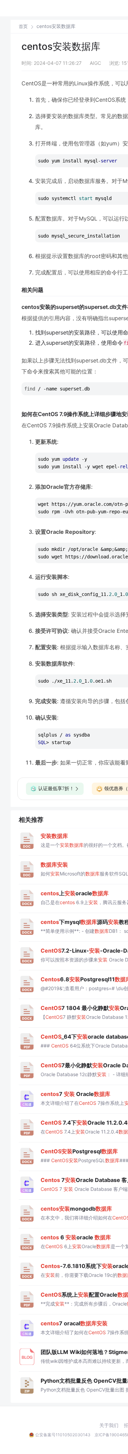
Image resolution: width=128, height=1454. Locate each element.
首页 (23, 26)
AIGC (95, 63)
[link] (23, 26)
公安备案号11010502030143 (62, 1434)
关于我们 (108, 1425)
